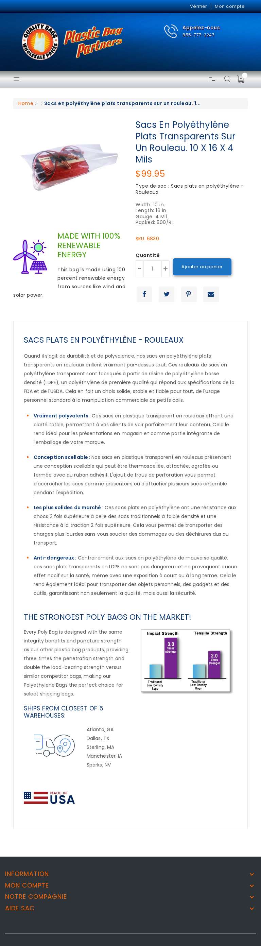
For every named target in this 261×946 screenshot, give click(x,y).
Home (25, 103)
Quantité (148, 256)
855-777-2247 (198, 35)
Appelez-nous (201, 27)
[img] (242, 79)
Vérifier (198, 6)
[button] (191, 31)
